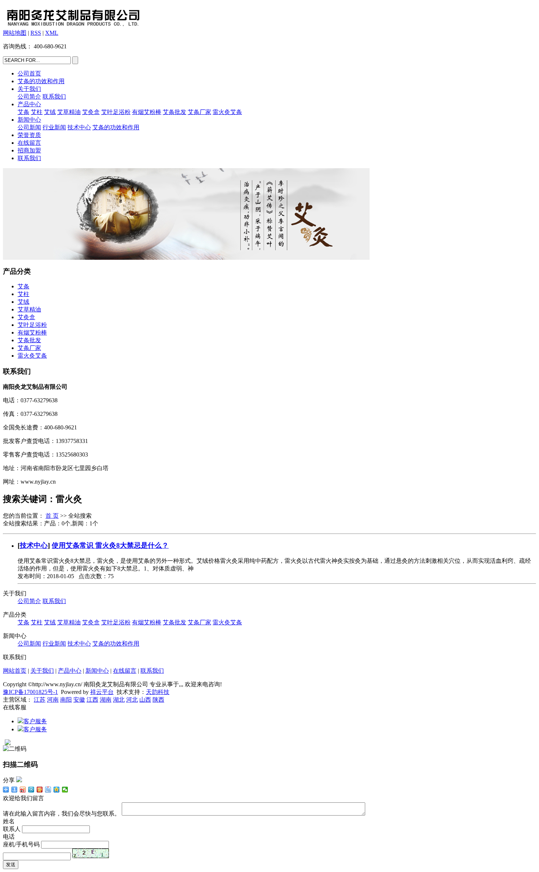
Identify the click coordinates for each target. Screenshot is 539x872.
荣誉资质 (29, 135)
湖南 (105, 700)
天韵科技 (157, 692)
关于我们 (29, 89)
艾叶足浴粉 (116, 112)
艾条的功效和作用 (41, 81)
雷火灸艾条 (227, 112)
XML (51, 33)
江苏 (39, 700)
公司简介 (29, 96)
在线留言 (29, 143)
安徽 (79, 700)
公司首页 (29, 73)
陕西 (158, 700)
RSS (35, 33)
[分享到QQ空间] (57, 789)
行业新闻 (54, 127)
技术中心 (79, 127)
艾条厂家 (199, 112)
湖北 (119, 700)
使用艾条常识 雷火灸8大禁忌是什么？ (110, 545)
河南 (53, 700)
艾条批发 (174, 112)
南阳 (66, 700)
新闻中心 (29, 120)
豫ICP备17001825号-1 (30, 692)
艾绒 (50, 112)
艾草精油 (69, 112)
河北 (132, 700)
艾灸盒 (91, 112)
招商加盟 (29, 150)
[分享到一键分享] (14, 789)
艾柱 (37, 112)
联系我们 (54, 96)
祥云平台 (102, 692)
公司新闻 (29, 127)
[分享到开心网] (40, 789)
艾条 (23, 112)
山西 (145, 700)
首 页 (52, 516)
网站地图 (14, 33)
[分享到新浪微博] (23, 789)
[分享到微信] (65, 789)
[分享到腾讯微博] (31, 789)
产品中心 (29, 104)
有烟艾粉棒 (146, 112)
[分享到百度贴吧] (48, 789)
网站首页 (14, 671)
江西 (92, 700)
